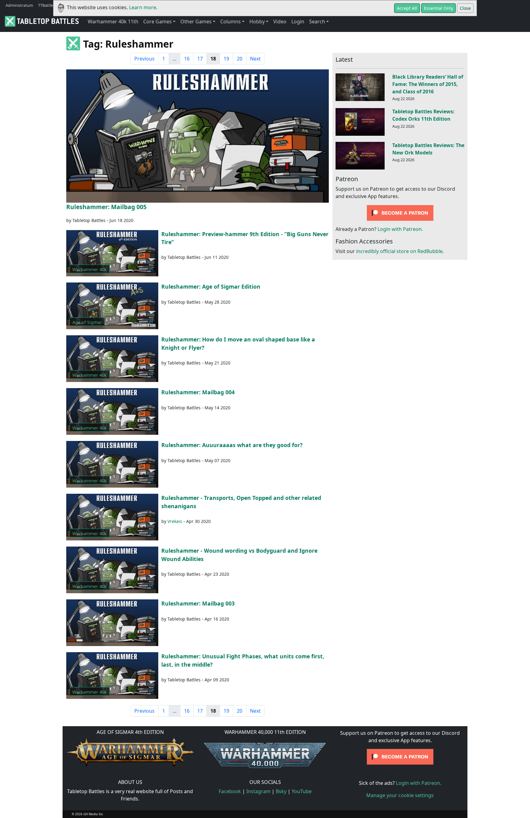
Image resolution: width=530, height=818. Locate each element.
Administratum (19, 5)
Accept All (407, 8)
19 (226, 58)
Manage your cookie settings (400, 795)
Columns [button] (230, 21)
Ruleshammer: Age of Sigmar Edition (210, 286)
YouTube (302, 791)
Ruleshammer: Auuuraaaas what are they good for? (231, 445)
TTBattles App (50, 5)
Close (465, 8)
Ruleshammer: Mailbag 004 (198, 392)
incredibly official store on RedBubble (399, 251)
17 (200, 58)
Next (255, 58)
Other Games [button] (196, 21)
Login (297, 21)
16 (187, 58)
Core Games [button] (157, 21)
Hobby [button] (257, 21)
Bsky (281, 791)
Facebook (230, 791)
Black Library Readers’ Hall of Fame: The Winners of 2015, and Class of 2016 (427, 84)
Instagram (258, 791)
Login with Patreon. (400, 229)
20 (239, 58)
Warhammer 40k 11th (113, 21)
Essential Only (438, 8)
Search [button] (317, 21)
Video (279, 21)
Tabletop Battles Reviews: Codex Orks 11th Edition (423, 115)
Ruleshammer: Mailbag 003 (198, 603)
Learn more (142, 7)
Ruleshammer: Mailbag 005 (106, 207)
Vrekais (174, 521)
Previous (144, 58)
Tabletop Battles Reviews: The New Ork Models (428, 149)
